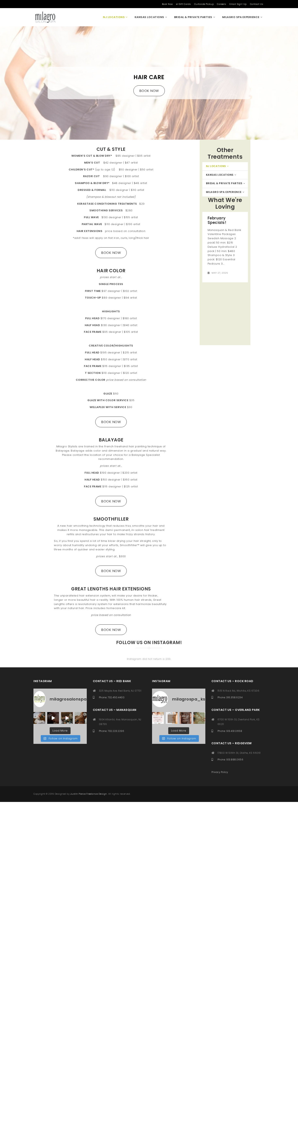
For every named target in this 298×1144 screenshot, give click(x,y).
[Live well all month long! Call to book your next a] (172, 718)
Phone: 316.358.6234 (230, 697)
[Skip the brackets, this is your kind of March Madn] (185, 718)
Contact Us (256, 4)
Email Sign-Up (238, 4)
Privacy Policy (219, 772)
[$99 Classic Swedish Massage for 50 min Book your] (53, 718)
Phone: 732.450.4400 (112, 697)
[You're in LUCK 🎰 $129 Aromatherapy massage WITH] (81, 718)
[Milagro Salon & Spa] (45, 17)
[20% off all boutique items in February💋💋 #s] (67, 718)
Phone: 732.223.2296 (111, 731)
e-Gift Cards (183, 4)
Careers (221, 4)
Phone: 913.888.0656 (230, 759)
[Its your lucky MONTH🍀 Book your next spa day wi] (199, 718)
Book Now (167, 4)
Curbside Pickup (204, 4)
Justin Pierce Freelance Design (88, 793)
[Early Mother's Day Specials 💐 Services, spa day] (39, 718)
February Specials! (217, 220)
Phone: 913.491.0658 (230, 731)
